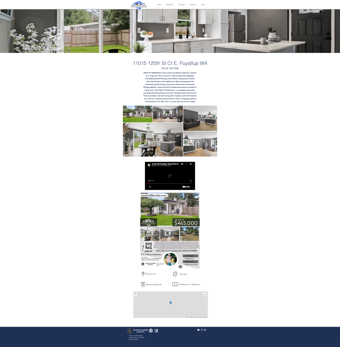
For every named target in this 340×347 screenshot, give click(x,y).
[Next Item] (214, 131)
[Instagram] (204, 330)
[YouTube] (198, 330)
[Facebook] (201, 330)
